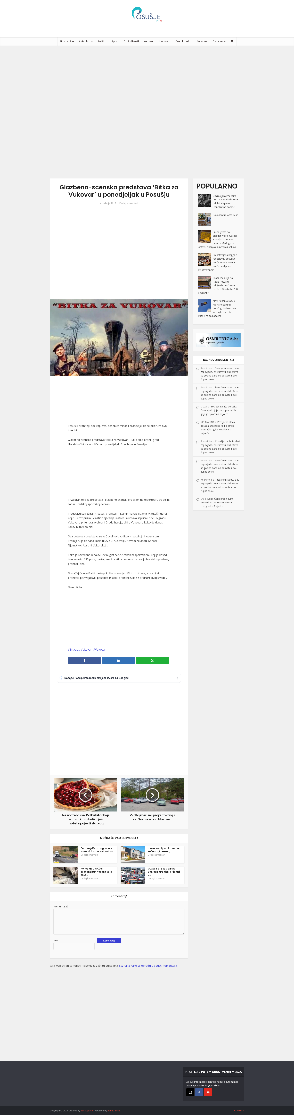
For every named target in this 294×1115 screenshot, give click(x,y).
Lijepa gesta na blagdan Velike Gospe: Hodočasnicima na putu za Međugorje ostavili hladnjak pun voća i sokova (217, 239)
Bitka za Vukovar (81, 649)
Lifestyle (163, 41)
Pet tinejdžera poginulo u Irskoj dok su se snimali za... (98, 850)
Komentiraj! (60, 906)
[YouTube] (208, 1092)
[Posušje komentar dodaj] (218, 339)
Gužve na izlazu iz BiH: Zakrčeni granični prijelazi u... (164, 872)
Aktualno (84, 41)
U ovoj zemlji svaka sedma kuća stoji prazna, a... (164, 850)
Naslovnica (67, 41)
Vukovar (100, 649)
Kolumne (202, 41)
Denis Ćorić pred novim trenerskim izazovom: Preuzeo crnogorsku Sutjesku (217, 502)
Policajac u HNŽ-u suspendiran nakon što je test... (96, 872)
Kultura (148, 41)
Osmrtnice (219, 41)
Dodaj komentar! (128, 203)
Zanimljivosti (131, 41)
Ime (55, 940)
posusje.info (87, 1110)
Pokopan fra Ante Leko (225, 215)
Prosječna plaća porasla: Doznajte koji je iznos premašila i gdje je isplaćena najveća (219, 410)
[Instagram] (190, 1092)
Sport (115, 41)
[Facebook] (199, 1092)
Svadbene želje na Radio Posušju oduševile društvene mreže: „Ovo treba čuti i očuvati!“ (218, 285)
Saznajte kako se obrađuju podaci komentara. (148, 966)
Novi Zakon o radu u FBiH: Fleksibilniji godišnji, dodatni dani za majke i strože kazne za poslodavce (217, 308)
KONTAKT (239, 1110)
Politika (102, 41)
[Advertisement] (102, 112)
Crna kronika (183, 41)
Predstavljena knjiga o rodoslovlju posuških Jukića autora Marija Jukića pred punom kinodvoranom (217, 262)
